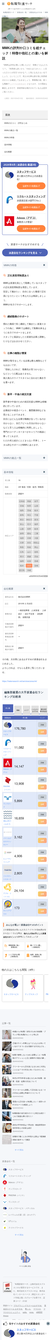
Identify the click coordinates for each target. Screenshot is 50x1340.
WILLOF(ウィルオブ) (7, 822)
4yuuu (5, 1315)
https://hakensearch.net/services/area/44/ (19, 681)
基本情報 (8, 145)
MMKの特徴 (9, 137)
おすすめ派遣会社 (18, 83)
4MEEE (39, 1312)
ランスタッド (7, 805)
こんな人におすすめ (35, 710)
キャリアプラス (7, 912)
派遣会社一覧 (22, 12)
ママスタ (37, 1309)
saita (25, 1312)
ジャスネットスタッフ (7, 877)
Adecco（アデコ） (27, 217)
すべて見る (19, 1149)
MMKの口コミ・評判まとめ (15, 123)
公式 (42, 732)
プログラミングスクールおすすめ (28, 1305)
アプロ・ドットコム (7, 895)
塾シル (28, 1309)
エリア (26, 710)
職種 (18, 710)
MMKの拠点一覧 (11, 130)
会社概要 (8, 152)
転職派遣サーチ (8, 12)
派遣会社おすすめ (35, 12)
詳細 (42, 724)
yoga (31, 1312)
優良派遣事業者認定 (43, 710)
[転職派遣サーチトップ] (27, 3)
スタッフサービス (26, 171)
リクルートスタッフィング (31, 196)
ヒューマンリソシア (7, 860)
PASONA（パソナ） (7, 788)
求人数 (7, 708)
